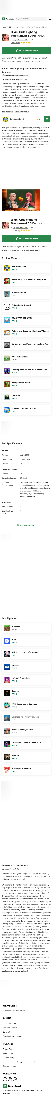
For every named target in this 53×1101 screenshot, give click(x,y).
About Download (9, 1023)
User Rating (15, 43)
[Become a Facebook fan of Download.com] (5, 1079)
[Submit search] (18, 19)
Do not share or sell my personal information (20, 1062)
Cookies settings (9, 1066)
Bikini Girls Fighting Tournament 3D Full (28, 33)
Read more (23, 79)
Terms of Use (8, 1053)
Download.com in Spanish (13, 1036)
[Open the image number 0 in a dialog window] (21, 200)
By (19, 40)
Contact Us (7, 1032)
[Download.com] (8, 18)
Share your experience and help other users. (21, 61)
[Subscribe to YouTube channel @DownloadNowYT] (15, 1079)
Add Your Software (10, 1028)
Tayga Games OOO (11, 869)
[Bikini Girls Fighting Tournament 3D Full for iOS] (5, 37)
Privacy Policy (8, 1049)
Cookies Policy (8, 1058)
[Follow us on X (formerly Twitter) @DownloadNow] (10, 1079)
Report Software (28, 525)
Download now (28, 50)
